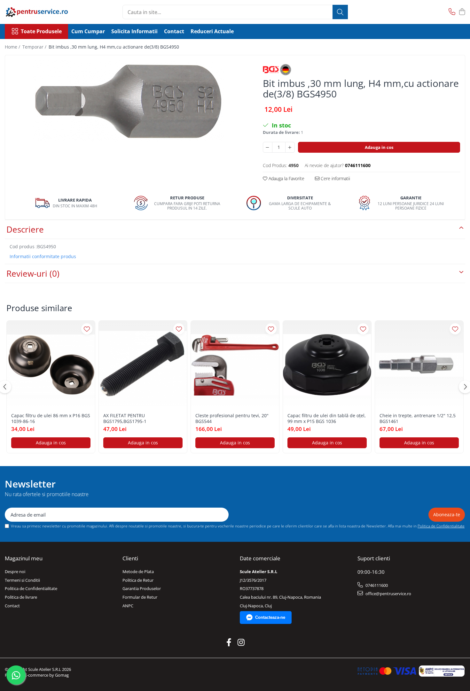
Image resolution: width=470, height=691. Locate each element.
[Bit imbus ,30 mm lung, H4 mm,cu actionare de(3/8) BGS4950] (128, 101)
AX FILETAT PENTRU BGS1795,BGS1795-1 (124, 418)
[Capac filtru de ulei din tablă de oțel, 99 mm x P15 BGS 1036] (327, 365)
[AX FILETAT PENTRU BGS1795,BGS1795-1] (143, 365)
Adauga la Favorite (285, 178)
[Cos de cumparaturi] (461, 12)
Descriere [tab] (25, 229)
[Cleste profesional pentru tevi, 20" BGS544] (235, 365)
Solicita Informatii (134, 31)
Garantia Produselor (141, 588)
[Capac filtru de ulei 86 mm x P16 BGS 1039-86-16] (51, 365)
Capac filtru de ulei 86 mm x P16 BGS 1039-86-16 (50, 418)
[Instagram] (241, 642)
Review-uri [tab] (32, 273)
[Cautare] (340, 12)
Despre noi (15, 571)
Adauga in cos (379, 147)
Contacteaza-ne (270, 617)
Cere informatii (334, 178)
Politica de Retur (137, 580)
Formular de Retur (139, 597)
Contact (174, 31)
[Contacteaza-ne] (452, 12)
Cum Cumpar (88, 31)
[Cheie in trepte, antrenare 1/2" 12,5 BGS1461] (419, 365)
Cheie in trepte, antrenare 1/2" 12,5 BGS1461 (418, 418)
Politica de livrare (21, 597)
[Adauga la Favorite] (86, 328)
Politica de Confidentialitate (441, 526)
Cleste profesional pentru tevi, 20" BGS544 (232, 418)
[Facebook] (229, 642)
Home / (13, 47)
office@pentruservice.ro (387, 593)
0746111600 (376, 585)
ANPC (127, 606)
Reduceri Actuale (212, 31)
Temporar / (35, 47)
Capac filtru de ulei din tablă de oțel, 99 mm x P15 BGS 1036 (326, 418)
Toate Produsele (41, 31)
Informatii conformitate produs (43, 256)
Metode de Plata (138, 571)
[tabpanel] (128, 101)
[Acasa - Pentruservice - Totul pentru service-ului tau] (37, 12)
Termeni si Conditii (22, 580)
